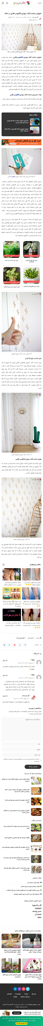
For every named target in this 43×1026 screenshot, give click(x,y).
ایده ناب (29, 17)
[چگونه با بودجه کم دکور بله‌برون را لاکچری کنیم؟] (36, 838)
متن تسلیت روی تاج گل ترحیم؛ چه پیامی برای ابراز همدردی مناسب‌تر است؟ (16, 859)
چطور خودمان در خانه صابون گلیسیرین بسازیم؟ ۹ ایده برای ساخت (33, 977)
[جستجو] (3, 3)
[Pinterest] (15, 645)
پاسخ (4, 661)
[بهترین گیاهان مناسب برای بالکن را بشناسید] (11, 965)
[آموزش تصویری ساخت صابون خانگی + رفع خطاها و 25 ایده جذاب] (11, 941)
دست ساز (18, 17)
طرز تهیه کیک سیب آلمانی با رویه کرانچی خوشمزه (27, 894)
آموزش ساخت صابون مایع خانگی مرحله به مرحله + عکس (32, 951)
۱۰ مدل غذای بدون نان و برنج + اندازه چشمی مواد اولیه (16, 827)
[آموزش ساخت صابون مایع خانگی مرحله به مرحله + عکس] (31, 941)
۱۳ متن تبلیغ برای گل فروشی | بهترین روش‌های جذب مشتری (15, 848)
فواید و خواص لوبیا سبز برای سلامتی (30, 887)
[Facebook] (25, 645)
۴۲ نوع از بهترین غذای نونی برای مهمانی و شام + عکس (17, 801)
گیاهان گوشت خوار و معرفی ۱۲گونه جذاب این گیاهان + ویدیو (15, 780)
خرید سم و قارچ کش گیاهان (31, 286)
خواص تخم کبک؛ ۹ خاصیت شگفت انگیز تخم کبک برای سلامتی (16, 869)
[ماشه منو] (38, 3)
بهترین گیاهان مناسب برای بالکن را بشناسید (12, 976)
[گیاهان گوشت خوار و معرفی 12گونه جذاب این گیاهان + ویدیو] (36, 780)
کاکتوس (20, 57)
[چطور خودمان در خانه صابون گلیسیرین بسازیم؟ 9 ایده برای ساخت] (31, 965)
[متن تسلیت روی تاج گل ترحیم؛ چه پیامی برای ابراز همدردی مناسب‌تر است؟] (36, 859)
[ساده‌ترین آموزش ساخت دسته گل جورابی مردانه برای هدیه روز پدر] (21, 121)
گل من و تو (35, 17)
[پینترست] (23, 989)
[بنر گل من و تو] (21, 142)
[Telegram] (4, 645)
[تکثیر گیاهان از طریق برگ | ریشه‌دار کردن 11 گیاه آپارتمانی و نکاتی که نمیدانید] (36, 791)
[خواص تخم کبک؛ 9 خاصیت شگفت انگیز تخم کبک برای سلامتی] (36, 869)
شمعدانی (38, 914)
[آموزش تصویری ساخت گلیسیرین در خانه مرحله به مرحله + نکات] (21, 130)
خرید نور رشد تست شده (11, 260)
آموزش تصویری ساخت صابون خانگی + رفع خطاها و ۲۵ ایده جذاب (12, 952)
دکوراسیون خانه (20, 638)
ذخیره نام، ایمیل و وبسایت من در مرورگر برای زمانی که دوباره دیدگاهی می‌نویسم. (21, 760)
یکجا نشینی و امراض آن (33, 883)
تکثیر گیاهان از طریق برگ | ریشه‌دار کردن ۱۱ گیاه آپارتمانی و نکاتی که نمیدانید (17, 791)
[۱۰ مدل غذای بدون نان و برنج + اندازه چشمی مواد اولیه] (36, 828)
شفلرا (39, 917)
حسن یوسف (36, 911)
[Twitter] (20, 645)
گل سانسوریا (36, 905)
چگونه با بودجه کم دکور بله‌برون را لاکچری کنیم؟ (17, 838)
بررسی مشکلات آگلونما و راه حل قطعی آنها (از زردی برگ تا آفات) (23, 890)
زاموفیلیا (38, 908)
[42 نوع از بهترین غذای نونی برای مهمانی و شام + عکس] (36, 801)
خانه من (24, 17)
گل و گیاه (16, 971)
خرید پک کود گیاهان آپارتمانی (31, 261)
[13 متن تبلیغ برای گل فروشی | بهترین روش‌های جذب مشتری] (36, 848)
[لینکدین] (15, 989)
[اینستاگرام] (19, 989)
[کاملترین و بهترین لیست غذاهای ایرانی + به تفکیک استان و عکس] (36, 812)
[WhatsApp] (9, 645)
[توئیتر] (28, 989)
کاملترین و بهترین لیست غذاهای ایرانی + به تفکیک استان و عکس (16, 812)
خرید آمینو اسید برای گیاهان (12, 287)
